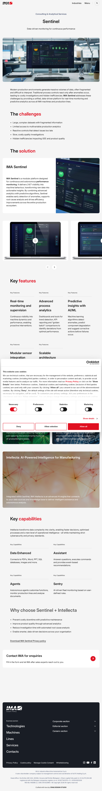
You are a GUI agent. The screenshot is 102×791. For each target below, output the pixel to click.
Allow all (83, 426)
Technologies (15, 726)
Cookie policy (25, 763)
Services (12, 745)
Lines (10, 739)
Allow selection (51, 426)
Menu (87, 3)
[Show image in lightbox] (35, 241)
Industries (76, 3)
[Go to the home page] (7, 3)
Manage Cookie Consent (44, 763)
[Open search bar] (97, 3)
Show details (88, 419)
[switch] (38, 409)
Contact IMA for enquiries (24, 656)
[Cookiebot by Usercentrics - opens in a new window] (88, 362)
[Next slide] (54, 267)
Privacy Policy (72, 381)
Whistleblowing (62, 763)
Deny (18, 426)
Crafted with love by (51, 787)
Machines (13, 732)
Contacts (12, 751)
